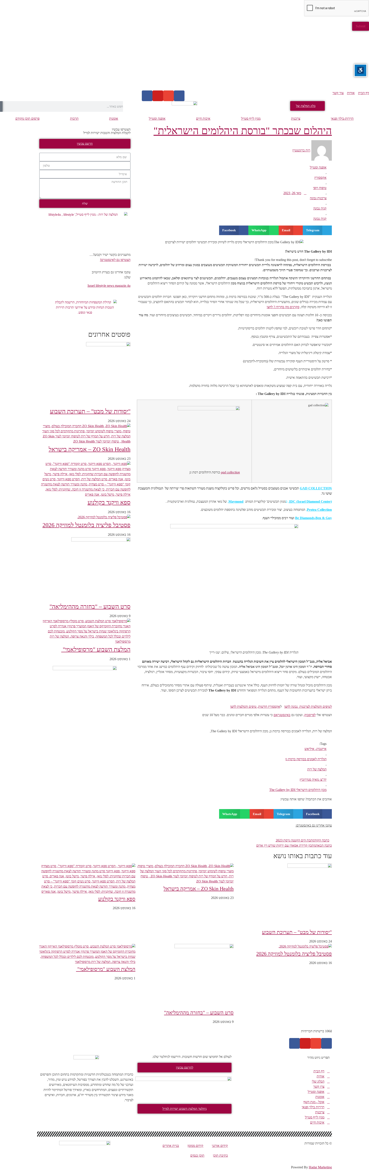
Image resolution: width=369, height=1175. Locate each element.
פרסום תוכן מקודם (27, 118)
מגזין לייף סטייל (251, 118)
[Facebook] (179, 95)
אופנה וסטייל (157, 118)
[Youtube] (157, 95)
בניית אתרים (171, 1145)
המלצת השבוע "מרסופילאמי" (95, 649)
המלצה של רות (317, 769)
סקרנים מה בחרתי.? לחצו (283, 307)
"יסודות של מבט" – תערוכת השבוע (90, 411)
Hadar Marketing (320, 1167)
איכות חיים (203, 118)
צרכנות (295, 118)
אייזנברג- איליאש (316, 749)
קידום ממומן (195, 1145)
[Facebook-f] (326, 1043)
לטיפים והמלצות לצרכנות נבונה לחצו (308, 706)
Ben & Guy (323, 518)
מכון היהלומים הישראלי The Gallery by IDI (298, 790)
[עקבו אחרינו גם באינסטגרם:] (142, 828)
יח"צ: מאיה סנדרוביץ (313, 779)
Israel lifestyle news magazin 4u (109, 285)
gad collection (230, 472)
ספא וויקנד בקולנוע (109, 502)
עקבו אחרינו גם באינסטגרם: (314, 825)
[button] (317, 230)
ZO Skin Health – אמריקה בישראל (89, 449)
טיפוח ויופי (320, 188)
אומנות (113, 118)
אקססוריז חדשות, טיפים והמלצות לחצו (255, 706)
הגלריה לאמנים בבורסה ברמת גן (306, 759)
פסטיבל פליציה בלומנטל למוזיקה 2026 (86, 525)
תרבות (74, 118)
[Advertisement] (241, 60)
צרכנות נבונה (318, 198)
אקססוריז (320, 177)
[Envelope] (168, 95)
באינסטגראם (282, 715)
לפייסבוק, (309, 715)
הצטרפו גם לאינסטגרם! (115, 260)
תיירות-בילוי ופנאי (342, 118)
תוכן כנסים (197, 1155)
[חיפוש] (1, 106)
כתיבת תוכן (220, 1155)
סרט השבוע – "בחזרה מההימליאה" (90, 606)
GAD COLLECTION (316, 488)
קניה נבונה (320, 208)
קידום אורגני (220, 1145)
